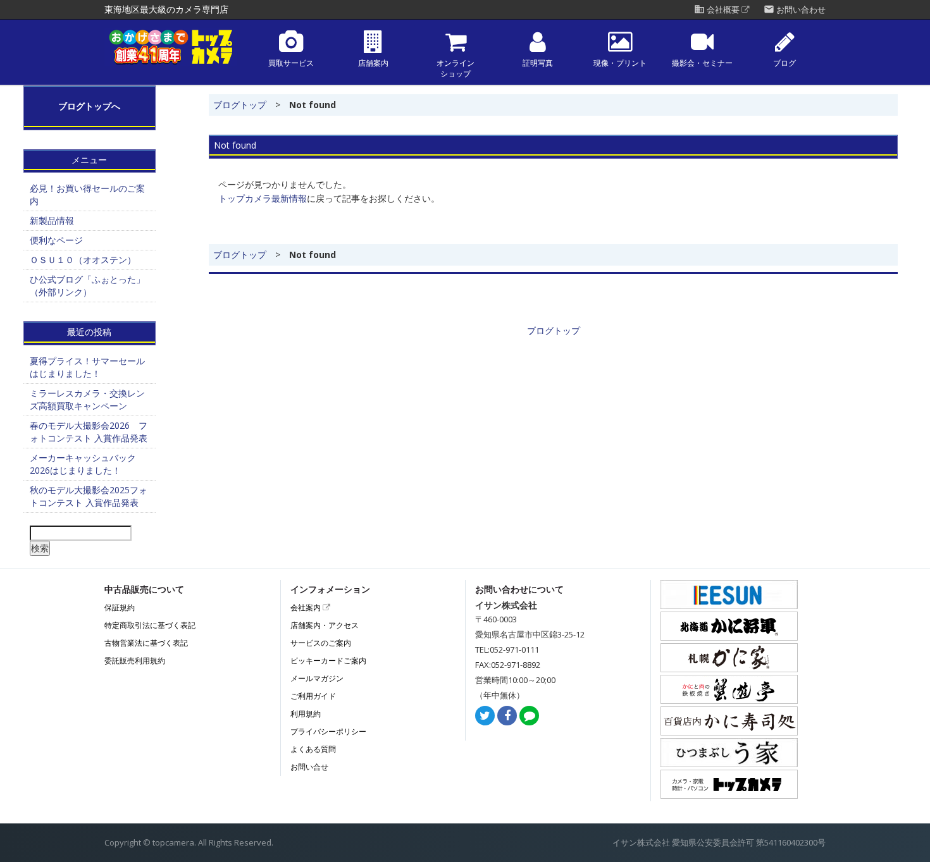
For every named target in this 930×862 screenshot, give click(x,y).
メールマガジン (317, 678)
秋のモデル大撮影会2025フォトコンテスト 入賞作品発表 (88, 496)
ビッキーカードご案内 (328, 660)
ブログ (784, 63)
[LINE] (529, 716)
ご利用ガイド (313, 696)
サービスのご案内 (320, 642)
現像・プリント (620, 63)
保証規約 (119, 607)
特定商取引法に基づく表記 (149, 625)
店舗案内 (373, 63)
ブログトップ (239, 105)
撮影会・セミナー (702, 63)
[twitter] (485, 716)
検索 (40, 548)
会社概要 (717, 9)
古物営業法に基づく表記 (146, 642)
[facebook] (507, 716)
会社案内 (306, 607)
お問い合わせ (795, 9)
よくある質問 (313, 749)
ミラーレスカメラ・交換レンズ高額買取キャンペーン (87, 399)
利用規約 (305, 713)
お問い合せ (309, 766)
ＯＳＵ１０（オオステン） (83, 260)
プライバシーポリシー (328, 731)
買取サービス (291, 63)
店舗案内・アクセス (324, 625)
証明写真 (538, 63)
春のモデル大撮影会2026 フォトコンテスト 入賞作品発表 (88, 431)
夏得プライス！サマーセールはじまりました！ (87, 367)
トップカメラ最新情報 (262, 198)
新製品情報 (52, 220)
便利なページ (56, 240)
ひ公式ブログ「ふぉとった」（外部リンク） (87, 285)
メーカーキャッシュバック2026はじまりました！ (83, 464)
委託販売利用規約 (134, 660)
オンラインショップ (455, 68)
